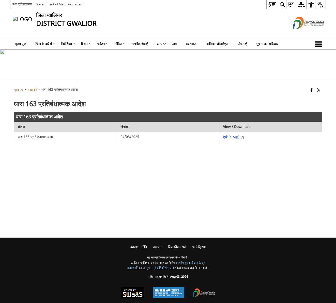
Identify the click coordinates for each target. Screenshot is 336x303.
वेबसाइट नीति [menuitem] (138, 247)
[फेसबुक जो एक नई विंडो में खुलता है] (311, 91)
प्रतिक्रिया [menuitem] (199, 247)
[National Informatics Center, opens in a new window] (168, 293)
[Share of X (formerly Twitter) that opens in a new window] (319, 91)
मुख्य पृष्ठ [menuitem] (20, 43)
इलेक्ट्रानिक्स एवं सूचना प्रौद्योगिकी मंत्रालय (150, 268)
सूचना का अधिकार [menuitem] (267, 43)
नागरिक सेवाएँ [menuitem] (139, 43)
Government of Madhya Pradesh (60, 4)
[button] (319, 44)
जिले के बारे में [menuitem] (43, 43)
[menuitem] (272, 4)
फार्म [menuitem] (174, 43)
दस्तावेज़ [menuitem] (191, 43)
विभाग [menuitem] (84, 43)
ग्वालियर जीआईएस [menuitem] (217, 43)
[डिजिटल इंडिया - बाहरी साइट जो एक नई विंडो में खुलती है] (302, 33)
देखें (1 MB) (231, 137)
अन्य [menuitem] (159, 43)
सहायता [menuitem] (157, 247)
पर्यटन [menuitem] (101, 43)
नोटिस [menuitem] (118, 43)
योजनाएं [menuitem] (242, 43)
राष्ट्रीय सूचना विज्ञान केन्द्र (190, 263)
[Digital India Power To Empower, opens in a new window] (204, 293)
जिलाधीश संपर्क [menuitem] (177, 247)
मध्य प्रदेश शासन (22, 4)
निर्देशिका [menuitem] (66, 43)
